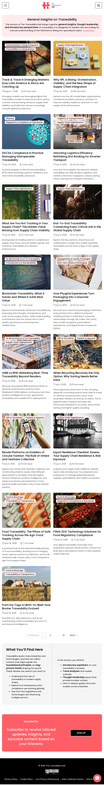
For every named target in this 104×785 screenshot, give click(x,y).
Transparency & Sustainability (21, 262)
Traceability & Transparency (20, 49)
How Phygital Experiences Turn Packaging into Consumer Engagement (73, 297)
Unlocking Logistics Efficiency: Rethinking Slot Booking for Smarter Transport (76, 156)
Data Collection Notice (72, 779)
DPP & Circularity (65, 338)
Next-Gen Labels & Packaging (72, 262)
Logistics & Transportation (70, 118)
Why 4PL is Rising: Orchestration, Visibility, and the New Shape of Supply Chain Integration (75, 83)
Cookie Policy (26, 779)
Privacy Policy (11, 779)
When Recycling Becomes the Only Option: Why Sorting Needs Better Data (76, 376)
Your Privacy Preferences (47, 779)
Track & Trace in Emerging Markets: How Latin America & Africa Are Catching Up (25, 83)
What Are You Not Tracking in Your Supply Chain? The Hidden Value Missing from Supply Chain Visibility (26, 226)
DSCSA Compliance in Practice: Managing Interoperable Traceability (23, 156)
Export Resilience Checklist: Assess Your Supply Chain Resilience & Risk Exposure (77, 455)
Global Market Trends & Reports (22, 45)
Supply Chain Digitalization (70, 45)
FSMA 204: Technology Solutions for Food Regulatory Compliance (77, 533)
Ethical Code (92, 779)
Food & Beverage (14, 497)
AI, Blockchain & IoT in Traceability (23, 259)
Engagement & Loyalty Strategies (73, 259)
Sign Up (81, 733)
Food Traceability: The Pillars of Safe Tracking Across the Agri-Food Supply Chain (26, 535)
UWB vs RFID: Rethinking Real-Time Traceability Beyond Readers (25, 374)
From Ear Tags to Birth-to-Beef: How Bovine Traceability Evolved (26, 606)
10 (64, 635)
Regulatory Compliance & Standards (24, 122)
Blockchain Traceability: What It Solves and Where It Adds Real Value (23, 297)
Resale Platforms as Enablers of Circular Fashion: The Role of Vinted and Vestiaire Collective (25, 455)
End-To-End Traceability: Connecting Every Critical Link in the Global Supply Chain (77, 226)
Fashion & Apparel (86, 338)
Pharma (10, 118)
